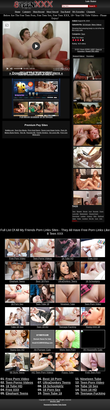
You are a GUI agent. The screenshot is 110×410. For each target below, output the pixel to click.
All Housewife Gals (92, 349)
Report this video (92, 51)
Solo (100, 218)
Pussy (101, 211)
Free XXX (93, 258)
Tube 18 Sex (17, 327)
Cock (96, 218)
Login (87, 1)
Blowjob (79, 211)
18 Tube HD (68, 258)
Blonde (85, 211)
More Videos (96, 25)
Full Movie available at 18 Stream (36, 117)
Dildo (95, 216)
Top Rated (65, 12)
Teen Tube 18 (42, 304)
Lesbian (83, 216)
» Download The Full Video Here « (36, 73)
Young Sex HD (17, 349)
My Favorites (78, 12)
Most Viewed (52, 12)
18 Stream (87, 25)
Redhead (101, 216)
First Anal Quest (34, 130)
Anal (90, 211)
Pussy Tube (68, 372)
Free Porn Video (17, 258)
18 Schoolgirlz (93, 281)
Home (17, 12)
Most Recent (38, 12)
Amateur (89, 216)
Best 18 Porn (42, 281)
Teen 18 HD (42, 327)
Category (26, 12)
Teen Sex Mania (21, 130)
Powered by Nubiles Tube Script (55, 404)
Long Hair (75, 214)
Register (93, 1)
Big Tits (91, 218)
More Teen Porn (68, 349)
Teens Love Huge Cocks (50, 130)
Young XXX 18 (93, 327)
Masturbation (84, 214)
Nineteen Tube (68, 304)
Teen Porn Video (93, 304)
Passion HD (30, 133)
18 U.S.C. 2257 (55, 401)
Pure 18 (64, 130)
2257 (93, 49)
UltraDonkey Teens (67, 281)
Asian (74, 218)
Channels (91, 12)
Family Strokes (42, 133)
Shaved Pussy (93, 214)
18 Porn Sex (17, 304)
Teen (83, 34)
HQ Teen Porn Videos (42, 372)
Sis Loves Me (54, 133)
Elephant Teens (17, 281)
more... (75, 221)
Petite (79, 218)
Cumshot (85, 218)
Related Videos (78, 56)
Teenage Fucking (67, 327)
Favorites (90, 56)
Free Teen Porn (92, 372)
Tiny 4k (22, 133)
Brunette (95, 211)
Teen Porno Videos (42, 258)
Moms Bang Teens (12, 133)
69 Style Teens (17, 372)
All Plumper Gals (42, 349)
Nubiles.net (9, 130)
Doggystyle (75, 216)
